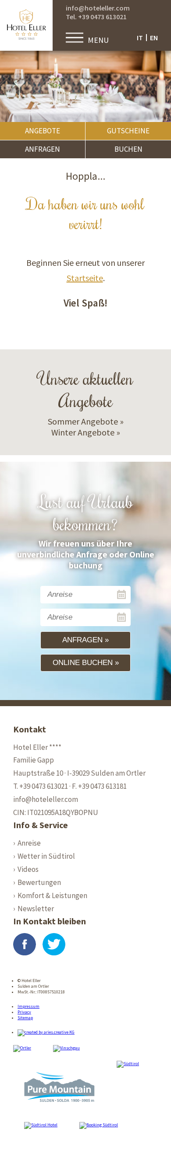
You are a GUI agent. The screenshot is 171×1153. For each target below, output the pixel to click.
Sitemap (25, 1018)
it (140, 37)
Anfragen (42, 149)
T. (40, 786)
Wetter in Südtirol (46, 856)
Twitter (54, 944)
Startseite (85, 277)
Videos (28, 869)
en (154, 37)
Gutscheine (128, 131)
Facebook (24, 944)
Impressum (28, 1006)
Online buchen (83, 662)
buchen (128, 149)
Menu (98, 40)
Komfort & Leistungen (52, 895)
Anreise (29, 843)
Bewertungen (39, 882)
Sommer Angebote (83, 421)
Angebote (42, 131)
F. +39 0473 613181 (99, 786)
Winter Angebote (82, 432)
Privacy (24, 1012)
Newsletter (36, 908)
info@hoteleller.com (98, 7)
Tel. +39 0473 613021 (96, 16)
